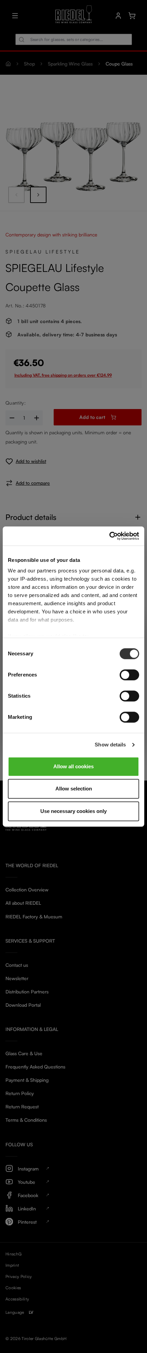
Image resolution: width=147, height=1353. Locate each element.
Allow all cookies (73, 766)
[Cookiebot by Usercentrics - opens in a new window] (109, 536)
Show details (110, 744)
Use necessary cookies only (73, 811)
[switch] (129, 674)
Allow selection (73, 788)
